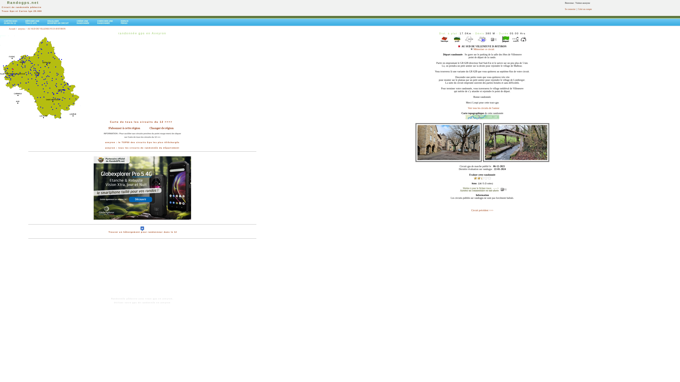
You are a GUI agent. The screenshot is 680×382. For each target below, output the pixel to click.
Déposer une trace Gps (32, 22)
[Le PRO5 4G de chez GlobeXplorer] (142, 222)
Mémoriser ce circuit (483, 49)
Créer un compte (585, 9)
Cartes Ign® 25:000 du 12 (10, 22)
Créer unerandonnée (83, 22)
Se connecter (570, 9)
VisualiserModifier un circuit (58, 22)
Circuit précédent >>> (482, 210)
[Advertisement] (142, 270)
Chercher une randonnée (105, 22)
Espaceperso (124, 22)
